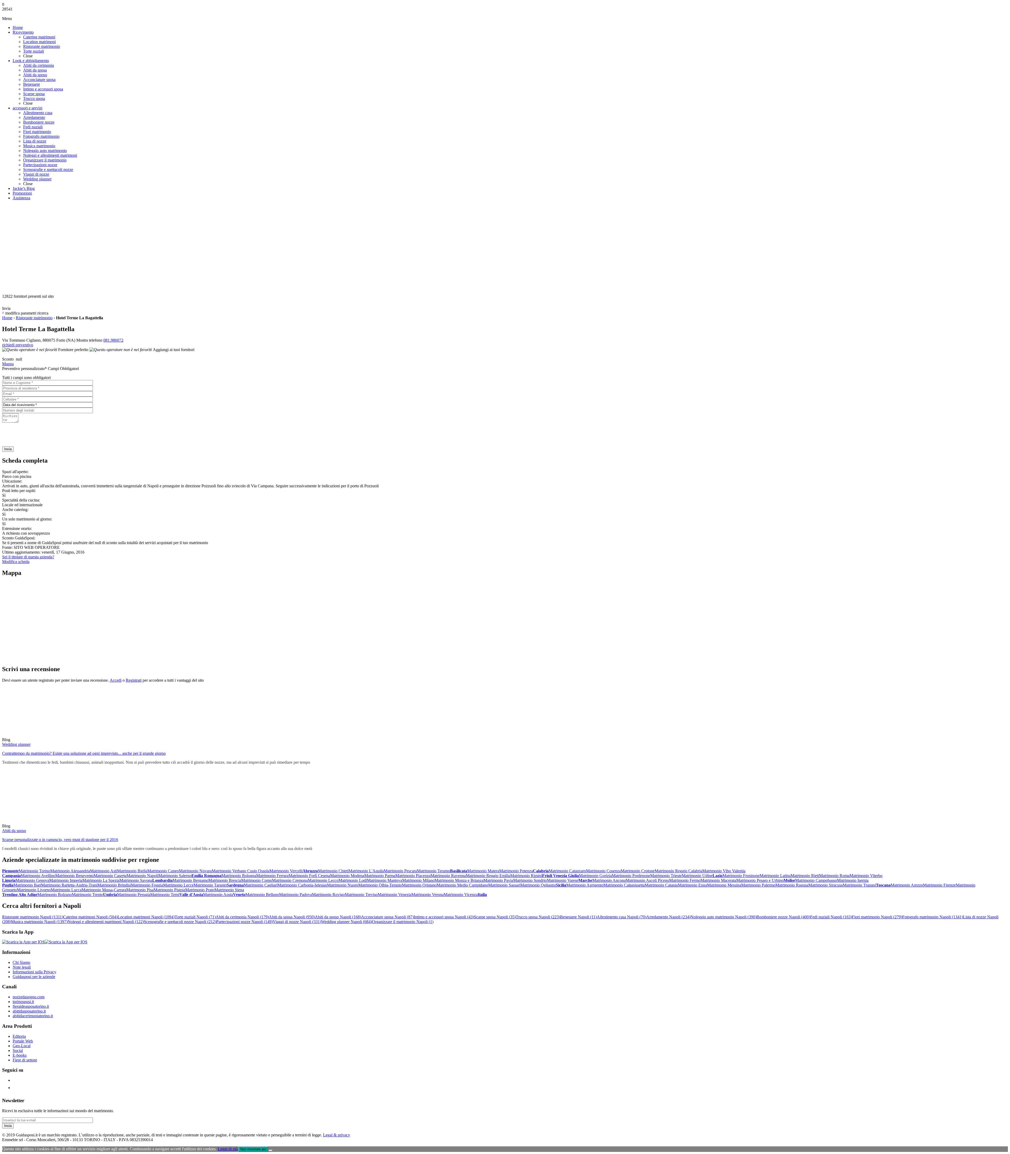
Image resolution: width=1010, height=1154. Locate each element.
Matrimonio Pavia (498, 880)
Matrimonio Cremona (290, 880)
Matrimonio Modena (347, 875)
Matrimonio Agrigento (584, 885)
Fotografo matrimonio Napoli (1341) (932, 917)
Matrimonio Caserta (110, 875)
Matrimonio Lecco (323, 880)
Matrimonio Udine (697, 875)
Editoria (19, 1036)
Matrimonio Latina (775, 875)
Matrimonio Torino (34, 871)
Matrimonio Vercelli (285, 871)
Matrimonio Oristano (419, 885)
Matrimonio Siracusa (825, 885)
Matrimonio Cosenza (603, 871)
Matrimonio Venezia (394, 894)
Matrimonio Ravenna (448, 875)
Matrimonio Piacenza (413, 875)
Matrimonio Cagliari (260, 885)
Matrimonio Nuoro (342, 885)
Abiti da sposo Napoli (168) (338, 917)
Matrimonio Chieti (333, 871)
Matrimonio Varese (562, 880)
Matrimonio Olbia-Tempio (380, 885)
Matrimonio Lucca (66, 890)
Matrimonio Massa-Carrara (104, 890)
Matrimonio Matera (483, 871)
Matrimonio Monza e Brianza (459, 880)
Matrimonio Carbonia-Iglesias (302, 885)
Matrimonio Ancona (609, 880)
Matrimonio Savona (135, 880)
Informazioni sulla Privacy (34, 972)
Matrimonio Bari (27, 885)
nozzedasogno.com (28, 997)
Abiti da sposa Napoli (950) (292, 917)
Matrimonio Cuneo (163, 871)
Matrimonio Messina (724, 885)
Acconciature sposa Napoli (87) (387, 917)
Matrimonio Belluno (262, 894)
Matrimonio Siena (229, 890)
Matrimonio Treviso (361, 894)
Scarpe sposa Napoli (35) (495, 917)
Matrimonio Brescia (224, 880)
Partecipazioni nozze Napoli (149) (244, 921)
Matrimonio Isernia (852, 880)
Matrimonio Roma (834, 875)
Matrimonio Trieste (666, 875)
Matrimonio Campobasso (816, 880)
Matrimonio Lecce (178, 885)
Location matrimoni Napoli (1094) (146, 917)
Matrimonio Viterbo (866, 875)
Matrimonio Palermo (758, 885)
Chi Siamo (21, 962)
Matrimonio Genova (32, 880)
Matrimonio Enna (692, 885)
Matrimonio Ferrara (272, 875)
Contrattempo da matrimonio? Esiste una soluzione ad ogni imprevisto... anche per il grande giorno (84, 753)
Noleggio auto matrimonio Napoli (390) (723, 917)
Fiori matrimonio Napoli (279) (877, 917)
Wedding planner (16, 744)
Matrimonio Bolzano (54, 894)
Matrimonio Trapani (859, 885)
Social (18, 1050)
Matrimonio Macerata (718, 880)
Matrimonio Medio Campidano (462, 885)
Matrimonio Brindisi (114, 885)
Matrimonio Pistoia (169, 890)
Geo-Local (22, 1046)
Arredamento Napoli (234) (668, 917)
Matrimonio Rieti (805, 875)
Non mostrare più (253, 1149)
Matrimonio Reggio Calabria (678, 871)
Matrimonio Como (256, 880)
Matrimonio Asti (103, 871)
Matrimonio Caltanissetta (624, 885)
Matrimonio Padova (295, 894)
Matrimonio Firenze (939, 885)
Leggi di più (228, 1149)
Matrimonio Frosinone (741, 875)
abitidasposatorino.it (29, 1011)
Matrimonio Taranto (210, 885)
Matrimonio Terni (164, 894)
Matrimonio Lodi (353, 880)
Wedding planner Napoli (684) (346, 921)
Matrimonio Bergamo (190, 880)
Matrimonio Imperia (65, 880)
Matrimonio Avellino (38, 875)
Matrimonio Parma (379, 875)
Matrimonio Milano (418, 880)
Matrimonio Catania (661, 885)
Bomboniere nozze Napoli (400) (783, 917)
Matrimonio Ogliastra (538, 885)
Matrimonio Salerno (174, 875)
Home (7, 318)
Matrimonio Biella (132, 871)
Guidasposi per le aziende (34, 976)
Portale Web (23, 1041)
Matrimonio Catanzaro (567, 871)
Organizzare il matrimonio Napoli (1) (402, 921)
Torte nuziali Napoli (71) (195, 917)
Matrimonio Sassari (504, 885)
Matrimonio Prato (199, 890)
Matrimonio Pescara (400, 871)
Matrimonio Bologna (238, 875)
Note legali (22, 967)
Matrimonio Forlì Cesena (309, 875)
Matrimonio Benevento (74, 875)
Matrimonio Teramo (433, 871)
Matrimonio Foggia (147, 885)
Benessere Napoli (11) (578, 917)
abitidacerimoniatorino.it (33, 1016)
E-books (20, 1055)
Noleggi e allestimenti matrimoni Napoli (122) (106, 921)
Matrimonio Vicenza (461, 894)
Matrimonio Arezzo (907, 885)
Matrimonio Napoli (142, 875)
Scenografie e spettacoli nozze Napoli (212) (180, 921)
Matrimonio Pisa (140, 890)
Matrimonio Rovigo (328, 894)
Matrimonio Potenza (516, 871)
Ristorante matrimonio (34, 318)
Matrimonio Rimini (526, 875)
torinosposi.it (23, 1001)
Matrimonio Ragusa (791, 885)
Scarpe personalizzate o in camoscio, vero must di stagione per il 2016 (60, 839)
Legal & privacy (336, 1135)
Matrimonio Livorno (34, 890)
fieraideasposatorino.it (31, 1006)
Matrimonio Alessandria (70, 871)
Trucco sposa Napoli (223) (538, 917)
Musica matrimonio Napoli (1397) (39, 921)
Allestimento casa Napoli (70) (621, 917)
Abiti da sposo (14, 830)
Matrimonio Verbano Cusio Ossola (240, 871)
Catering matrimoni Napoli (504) (90, 917)
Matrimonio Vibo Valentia (723, 871)
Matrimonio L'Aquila (366, 871)
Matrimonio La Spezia (100, 880)
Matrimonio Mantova (384, 880)
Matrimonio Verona (427, 894)
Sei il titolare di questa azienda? (28, 557)
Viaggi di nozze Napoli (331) (297, 921)
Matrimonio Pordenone (631, 875)
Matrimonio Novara (195, 871)
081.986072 (113, 340)
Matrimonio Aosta (218, 894)
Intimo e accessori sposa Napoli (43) (444, 917)
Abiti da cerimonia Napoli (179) (242, 917)
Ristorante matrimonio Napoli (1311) (32, 917)
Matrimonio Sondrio (530, 880)
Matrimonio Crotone (638, 871)
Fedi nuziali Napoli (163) (831, 917)
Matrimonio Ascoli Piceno (647, 880)
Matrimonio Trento (87, 894)
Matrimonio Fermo (684, 880)
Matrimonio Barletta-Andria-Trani (69, 885)
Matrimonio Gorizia (595, 875)
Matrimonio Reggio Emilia (488, 875)
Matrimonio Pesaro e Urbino (760, 880)
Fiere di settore (25, 1060)
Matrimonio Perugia (133, 894)
